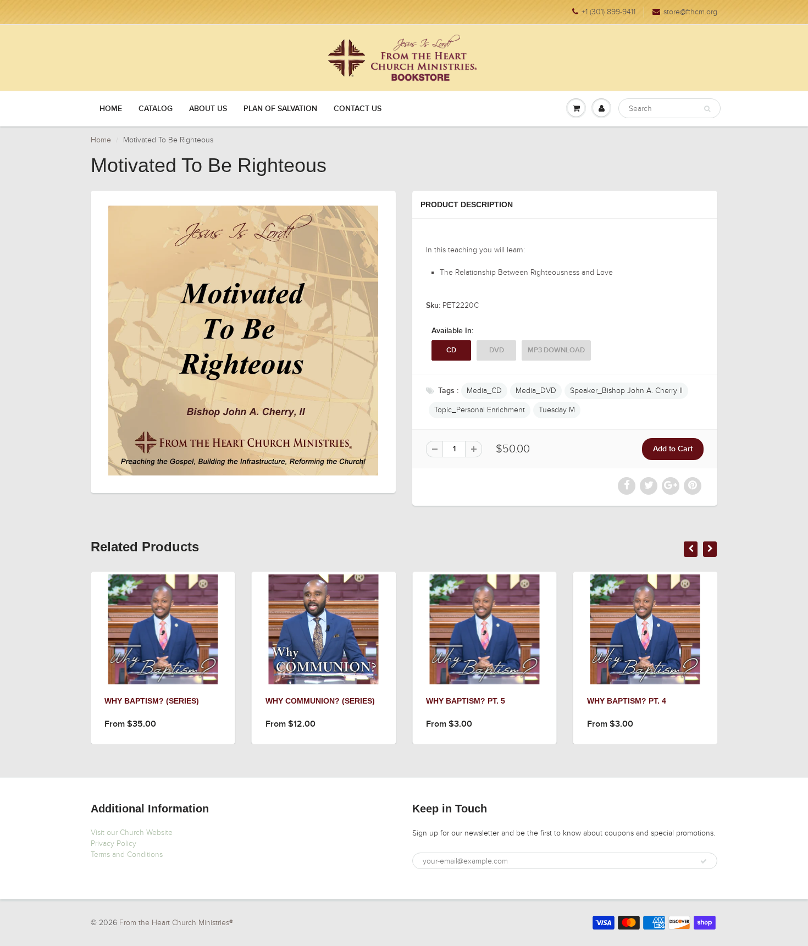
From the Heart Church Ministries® (176, 922)
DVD (496, 350)
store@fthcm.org (690, 11)
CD (451, 350)
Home (110, 109)
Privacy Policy (113, 843)
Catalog (156, 109)
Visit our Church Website (132, 832)
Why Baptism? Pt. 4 (626, 700)
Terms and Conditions (127, 854)
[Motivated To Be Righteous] (243, 340)
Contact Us (357, 109)
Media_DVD (536, 390)
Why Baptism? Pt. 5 (465, 700)
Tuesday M (557, 409)
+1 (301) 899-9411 (608, 11)
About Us (208, 109)
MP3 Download (556, 350)
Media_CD (484, 390)
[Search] (707, 109)
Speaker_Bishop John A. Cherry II (626, 390)
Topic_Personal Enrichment (479, 409)
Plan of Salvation (280, 109)
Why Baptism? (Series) (151, 700)
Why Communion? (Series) (320, 700)
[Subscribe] (703, 861)
